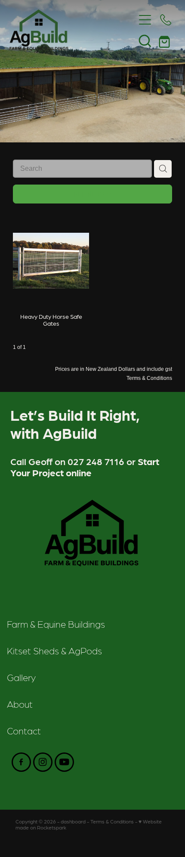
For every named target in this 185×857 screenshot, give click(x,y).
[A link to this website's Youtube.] (64, 762)
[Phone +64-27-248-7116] (165, 19)
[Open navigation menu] (145, 19)
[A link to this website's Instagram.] (42, 762)
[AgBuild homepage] (72, 30)
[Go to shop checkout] (165, 40)
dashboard (73, 821)
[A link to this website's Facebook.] (21, 762)
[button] (145, 40)
